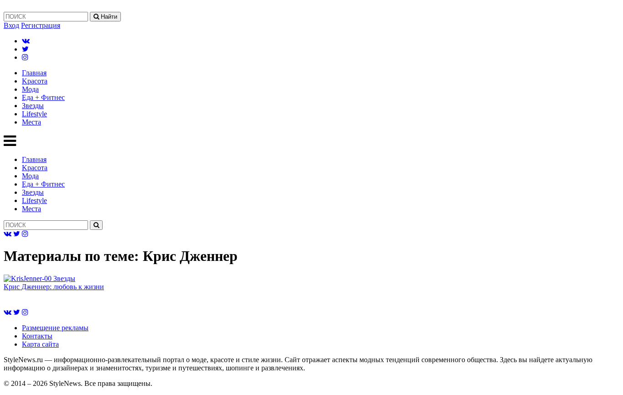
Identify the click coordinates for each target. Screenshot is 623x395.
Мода (30, 89)
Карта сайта (40, 344)
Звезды (33, 105)
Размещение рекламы (55, 328)
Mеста (31, 122)
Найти (108, 16)
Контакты (37, 336)
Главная (34, 73)
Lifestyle (34, 114)
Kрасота (34, 81)
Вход (11, 25)
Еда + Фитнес (43, 97)
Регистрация (40, 25)
